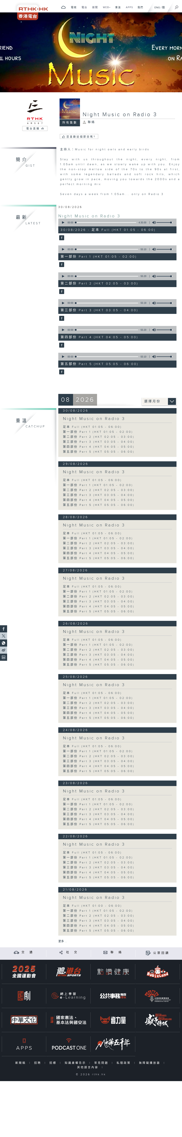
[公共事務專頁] (113, 995)
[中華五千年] (113, 1044)
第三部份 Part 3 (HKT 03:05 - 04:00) (99, 442)
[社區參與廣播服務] (157, 995)
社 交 (72, 952)
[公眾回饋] (148, 953)
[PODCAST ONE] (68, 1044)
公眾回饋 (161, 953)
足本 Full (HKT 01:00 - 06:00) (92, 906)
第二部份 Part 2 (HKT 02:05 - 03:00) (99, 437)
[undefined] (63, 7)
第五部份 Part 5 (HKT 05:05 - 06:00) (99, 452)
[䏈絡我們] (105, 952)
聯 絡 (117, 952)
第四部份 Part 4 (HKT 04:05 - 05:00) (99, 447)
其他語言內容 (88, 1067)
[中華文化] (24, 1020)
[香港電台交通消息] (16, 952)
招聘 (38, 1062)
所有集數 (69, 122)
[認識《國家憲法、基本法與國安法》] (68, 1020)
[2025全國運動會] (24, 971)
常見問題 (102, 1062)
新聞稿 (21, 1062)
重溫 (117, 9)
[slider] (165, 222)
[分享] (61, 952)
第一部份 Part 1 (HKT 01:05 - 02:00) (98, 432)
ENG (157, 7)
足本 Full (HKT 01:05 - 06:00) (92, 427)
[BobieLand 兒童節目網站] (157, 971)
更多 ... (62, 941)
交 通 (28, 952)
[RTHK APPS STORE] (24, 1044)
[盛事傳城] (157, 1020)
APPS (128, 9)
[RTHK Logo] (30, 10)
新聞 (94, 9)
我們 (139, 9)
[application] (116, 222)
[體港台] (68, 971)
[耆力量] (113, 1020)
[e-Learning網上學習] (68, 995)
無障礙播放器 (150, 1062)
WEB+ (105, 9)
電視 (72, 9)
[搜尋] (176, 6)
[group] (153, 222)
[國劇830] (24, 995)
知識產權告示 (76, 1062)
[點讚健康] (113, 971)
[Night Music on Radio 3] (61, 237)
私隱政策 (124, 1062)
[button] (63, 222)
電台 (83, 9)
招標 (53, 1062)
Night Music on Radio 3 (89, 216)
